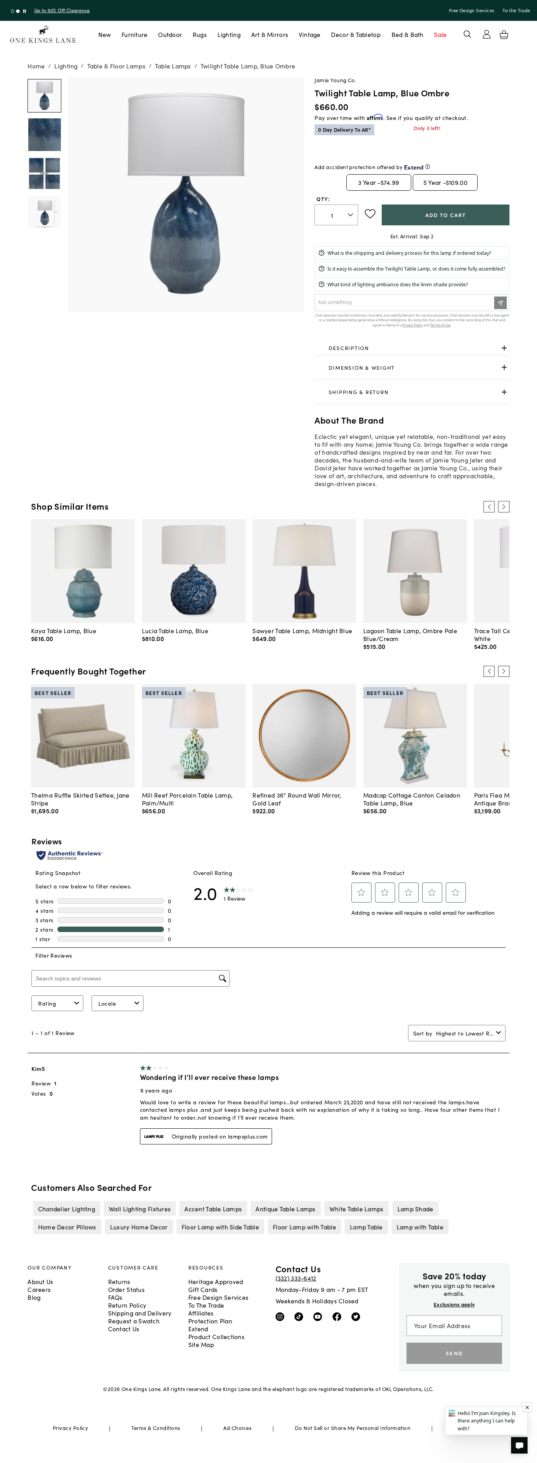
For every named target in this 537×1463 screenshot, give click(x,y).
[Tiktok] (300, 1316)
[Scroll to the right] (503, 506)
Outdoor (170, 34)
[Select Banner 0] (13, 11)
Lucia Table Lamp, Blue (175, 630)
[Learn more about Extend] (427, 166)
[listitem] (66, 1209)
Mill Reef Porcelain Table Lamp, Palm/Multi (187, 798)
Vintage (310, 34)
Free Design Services (472, 10)
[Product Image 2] (44, 173)
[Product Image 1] (44, 134)
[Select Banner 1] (18, 11)
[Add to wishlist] (370, 214)
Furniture (134, 34)
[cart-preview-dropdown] (504, 34)
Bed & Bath (408, 34)
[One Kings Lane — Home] (43, 34)
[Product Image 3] (44, 212)
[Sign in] (486, 34)
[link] (411, 348)
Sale (440, 34)
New (104, 34)
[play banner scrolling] (24, 11)
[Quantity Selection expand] (351, 215)
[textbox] (336, 215)
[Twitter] (357, 1316)
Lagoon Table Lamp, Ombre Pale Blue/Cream (410, 634)
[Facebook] (339, 1316)
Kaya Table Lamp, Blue (63, 630)
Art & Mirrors (270, 34)
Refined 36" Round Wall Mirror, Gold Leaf (296, 798)
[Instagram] (282, 1316)
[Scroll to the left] (489, 506)
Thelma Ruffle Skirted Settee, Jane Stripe (80, 798)
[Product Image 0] (44, 95)
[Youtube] (319, 1316)
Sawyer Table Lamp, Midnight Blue (302, 630)
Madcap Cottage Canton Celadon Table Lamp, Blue (411, 798)
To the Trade (516, 10)
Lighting (229, 34)
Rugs (200, 34)
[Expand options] (504, 348)
